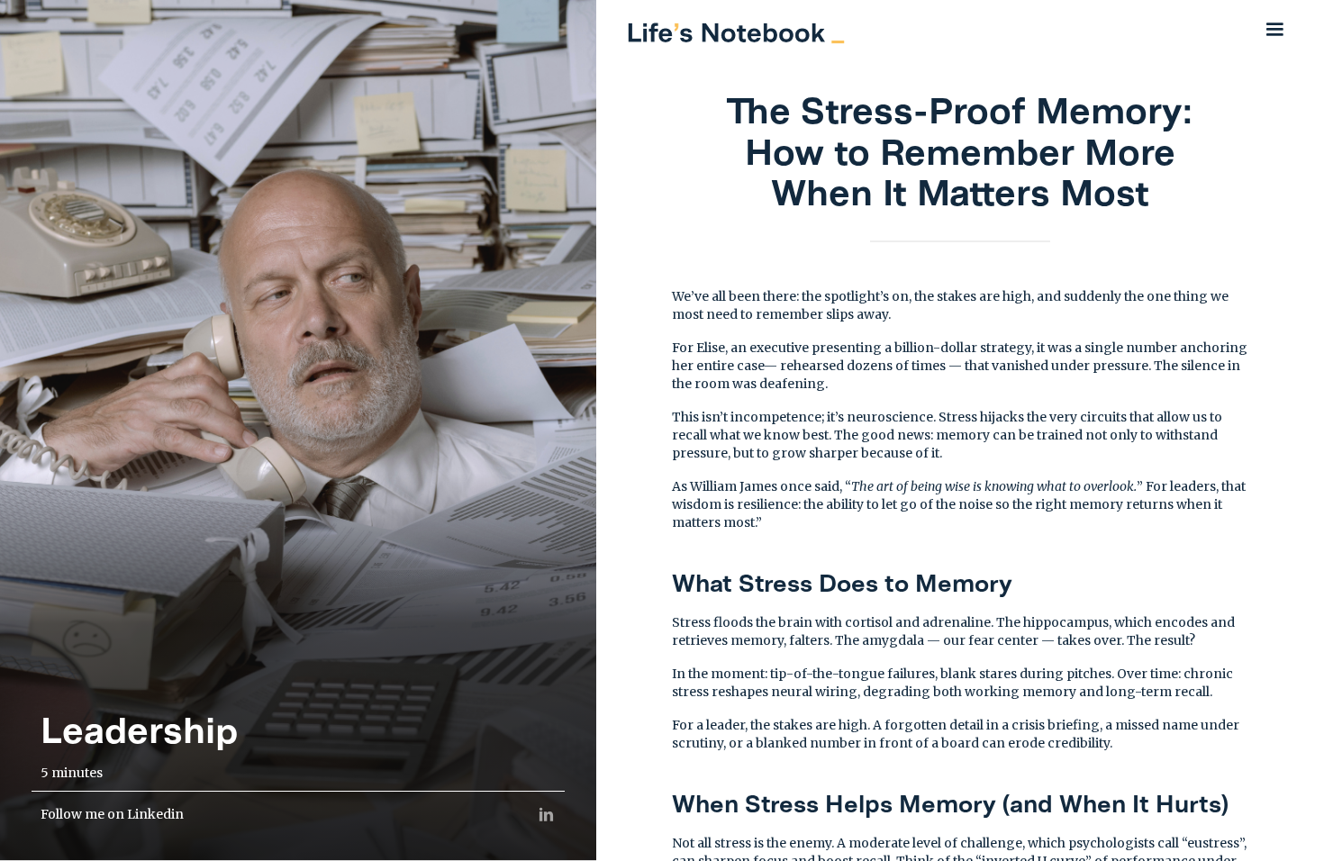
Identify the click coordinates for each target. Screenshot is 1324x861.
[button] (1274, 29)
